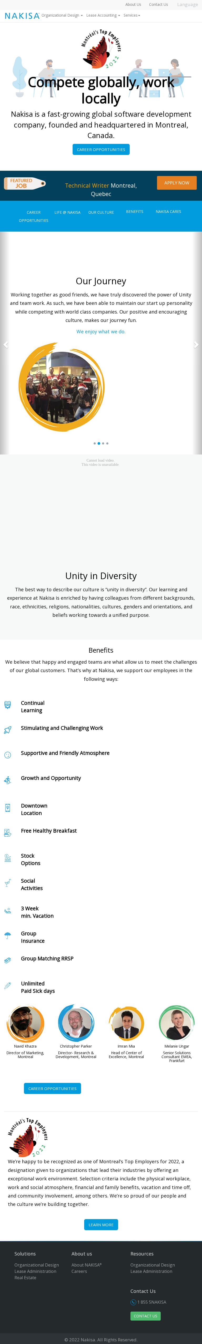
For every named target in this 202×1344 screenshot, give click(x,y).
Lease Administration (35, 1271)
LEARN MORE (101, 1224)
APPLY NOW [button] (176, 183)
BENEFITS (134, 211)
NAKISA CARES (168, 211)
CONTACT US (145, 1315)
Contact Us (158, 4)
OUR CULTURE (101, 212)
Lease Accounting (102, 15)
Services (131, 15)
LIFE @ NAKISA (67, 212)
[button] (5, 343)
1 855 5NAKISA (151, 1302)
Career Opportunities (101, 149)
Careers (79, 1271)
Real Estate (25, 1278)
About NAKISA (87, 1265)
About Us (133, 4)
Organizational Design (61, 15)
